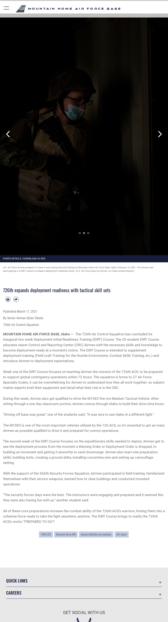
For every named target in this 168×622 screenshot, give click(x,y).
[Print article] (7, 299)
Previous (8, 134)
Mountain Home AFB (66, 534)
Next (159, 134)
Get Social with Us (84, 612)
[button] (6, 8)
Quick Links (16, 580)
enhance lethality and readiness (96, 534)
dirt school (121, 534)
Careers (13, 592)
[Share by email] (16, 299)
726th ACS (46, 534)
